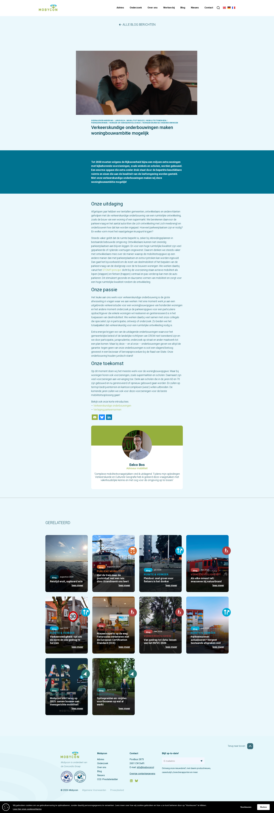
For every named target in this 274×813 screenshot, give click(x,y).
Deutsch (229, 8)
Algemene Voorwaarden (94, 790)
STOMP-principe (111, 269)
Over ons (153, 7)
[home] (48, 10)
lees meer (77, 585)
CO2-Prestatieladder (107, 779)
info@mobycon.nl (145, 767)
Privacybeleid (117, 790)
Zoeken (218, 8)
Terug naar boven (237, 746)
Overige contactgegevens (142, 773)
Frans (233, 8)
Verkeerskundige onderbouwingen (112, 405)
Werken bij (169, 7)
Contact (209, 7)
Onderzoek (136, 7)
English (224, 8)
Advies (120, 7)
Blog (182, 7)
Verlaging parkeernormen (107, 409)
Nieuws (195, 7)
